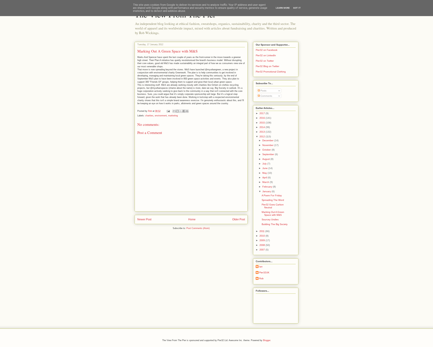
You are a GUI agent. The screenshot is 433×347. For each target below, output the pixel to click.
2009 (262, 240)
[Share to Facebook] (184, 111)
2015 (262, 122)
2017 (262, 113)
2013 (262, 131)
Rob (261, 278)
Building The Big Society (275, 224)
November (268, 145)
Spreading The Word (273, 200)
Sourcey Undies (270, 219)
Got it (297, 8)
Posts (263, 90)
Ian (261, 266)
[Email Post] (168, 111)
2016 (262, 118)
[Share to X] (180, 111)
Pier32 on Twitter (265, 60)
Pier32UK (264, 272)
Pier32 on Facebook (266, 50)
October (267, 149)
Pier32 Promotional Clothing (271, 71)
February (267, 186)
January (267, 191)
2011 (262, 231)
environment (161, 115)
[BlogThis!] (177, 111)
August (266, 159)
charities (149, 115)
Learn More (283, 8)
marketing (173, 115)
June (265, 168)
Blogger (266, 340)
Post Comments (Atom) (198, 228)
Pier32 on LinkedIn (266, 55)
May (265, 173)
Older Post (238, 219)
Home (192, 219)
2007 (262, 249)
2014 (262, 127)
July (264, 163)
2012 (262, 136)
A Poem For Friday (272, 195)
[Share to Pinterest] (187, 111)
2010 (262, 235)
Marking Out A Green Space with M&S (273, 213)
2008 (262, 245)
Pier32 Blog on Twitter (267, 66)
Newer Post (144, 219)
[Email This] (174, 111)
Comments (266, 95)
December (268, 140)
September (268, 154)
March (266, 182)
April (265, 177)
